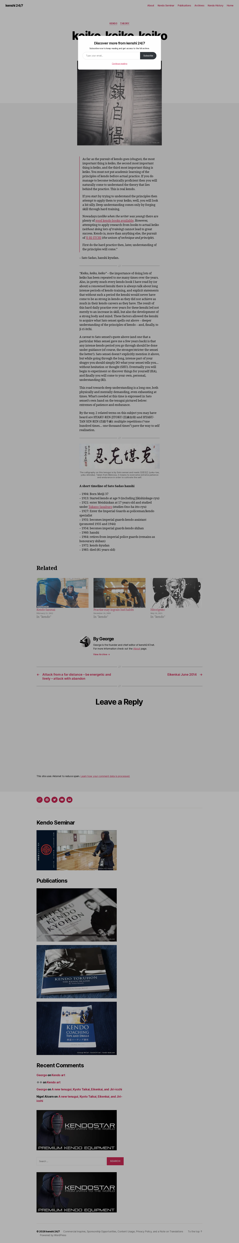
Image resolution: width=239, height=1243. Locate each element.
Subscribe (148, 55)
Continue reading (119, 63)
